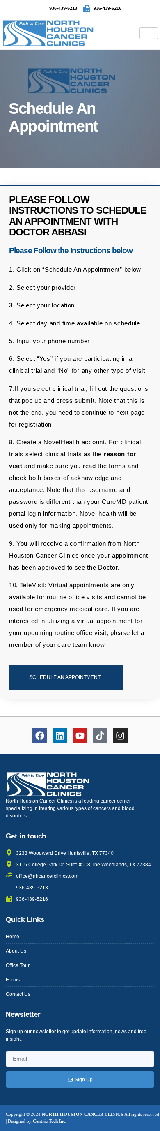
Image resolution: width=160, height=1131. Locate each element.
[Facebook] (39, 735)
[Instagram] (120, 735)
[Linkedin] (60, 735)
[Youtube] (80, 735)
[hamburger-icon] (148, 33)
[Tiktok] (100, 735)
